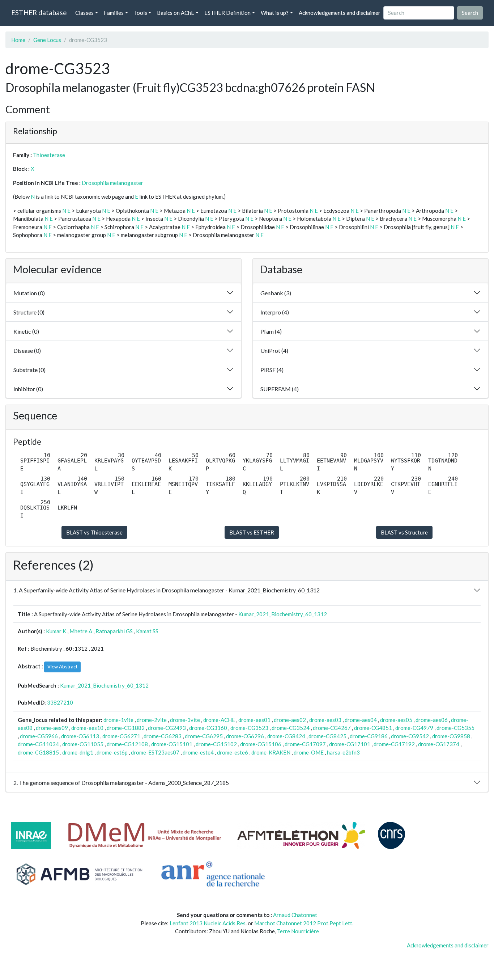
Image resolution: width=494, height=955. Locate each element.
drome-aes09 (52, 727)
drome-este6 (232, 752)
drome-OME (309, 752)
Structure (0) (28, 312)
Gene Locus (47, 40)
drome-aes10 (87, 727)
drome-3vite (185, 720)
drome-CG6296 (245, 736)
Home (18, 40)
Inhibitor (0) (28, 388)
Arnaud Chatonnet (295, 915)
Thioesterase (49, 155)
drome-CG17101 (349, 744)
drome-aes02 (290, 720)
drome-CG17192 (394, 744)
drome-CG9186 (369, 736)
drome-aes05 (396, 720)
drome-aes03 (325, 720)
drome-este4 (198, 752)
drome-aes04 (361, 720)
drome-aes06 (432, 720)
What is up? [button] (275, 12)
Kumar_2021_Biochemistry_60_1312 (282, 614)
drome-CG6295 (204, 736)
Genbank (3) (275, 293)
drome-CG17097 (305, 744)
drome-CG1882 (126, 727)
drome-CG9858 (451, 736)
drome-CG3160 (208, 727)
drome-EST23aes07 (155, 752)
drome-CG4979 (414, 727)
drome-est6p (112, 752)
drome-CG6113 (80, 736)
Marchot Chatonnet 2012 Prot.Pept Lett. (303, 923)
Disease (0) (27, 350)
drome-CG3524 (291, 727)
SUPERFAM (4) (279, 388)
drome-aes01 (254, 720)
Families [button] (114, 12)
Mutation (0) (29, 293)
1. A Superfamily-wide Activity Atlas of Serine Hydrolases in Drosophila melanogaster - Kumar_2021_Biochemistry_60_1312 (166, 590)
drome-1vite (118, 720)
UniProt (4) (274, 350)
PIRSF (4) (272, 369)
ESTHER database (39, 12)
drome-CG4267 (332, 727)
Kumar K (56, 631)
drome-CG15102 (216, 744)
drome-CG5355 (455, 727)
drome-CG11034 (38, 744)
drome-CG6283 (163, 736)
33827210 (60, 702)
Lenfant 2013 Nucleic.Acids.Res (208, 923)
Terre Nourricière (298, 931)
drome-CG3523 (249, 727)
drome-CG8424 (286, 736)
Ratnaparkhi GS (114, 631)
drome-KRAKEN (270, 752)
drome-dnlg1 (77, 752)
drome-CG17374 (438, 744)
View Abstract (62, 666)
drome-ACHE (219, 720)
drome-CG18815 (38, 752)
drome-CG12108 (127, 744)
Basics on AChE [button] (175, 12)
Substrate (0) (29, 369)
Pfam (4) (271, 331)
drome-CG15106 (260, 744)
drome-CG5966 (39, 736)
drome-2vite (152, 720)
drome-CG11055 (82, 744)
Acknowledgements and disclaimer (339, 12)
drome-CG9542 (410, 736)
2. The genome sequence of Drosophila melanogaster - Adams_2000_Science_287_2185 (121, 782)
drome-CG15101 (171, 744)
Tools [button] (140, 12)
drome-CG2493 (167, 727)
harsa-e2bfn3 (343, 752)
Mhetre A (80, 631)
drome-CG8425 (327, 736)
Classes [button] (84, 12)
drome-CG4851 (373, 727)
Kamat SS (147, 631)
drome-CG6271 (121, 736)
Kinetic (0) (26, 331)
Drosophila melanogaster (112, 182)
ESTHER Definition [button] (227, 12)
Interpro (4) (274, 312)
